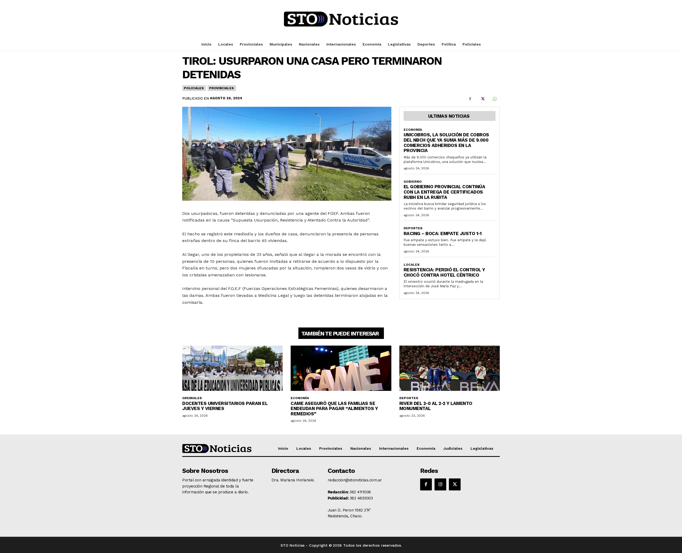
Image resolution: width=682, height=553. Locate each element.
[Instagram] (440, 484)
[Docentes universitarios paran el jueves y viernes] (232, 368)
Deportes (413, 228)
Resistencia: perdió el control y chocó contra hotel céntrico (444, 272)
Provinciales (221, 88)
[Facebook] (470, 99)
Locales (412, 265)
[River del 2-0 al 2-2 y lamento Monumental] (449, 368)
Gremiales (192, 398)
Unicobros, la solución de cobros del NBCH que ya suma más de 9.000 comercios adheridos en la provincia (446, 142)
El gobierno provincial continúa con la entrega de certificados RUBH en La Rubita (444, 192)
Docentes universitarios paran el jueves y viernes (224, 406)
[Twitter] (482, 99)
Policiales (194, 88)
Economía (413, 130)
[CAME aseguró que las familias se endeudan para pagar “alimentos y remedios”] (341, 368)
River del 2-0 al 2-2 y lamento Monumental (435, 406)
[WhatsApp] (494, 99)
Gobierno (413, 181)
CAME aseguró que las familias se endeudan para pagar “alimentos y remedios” (334, 408)
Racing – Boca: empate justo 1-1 (443, 233)
